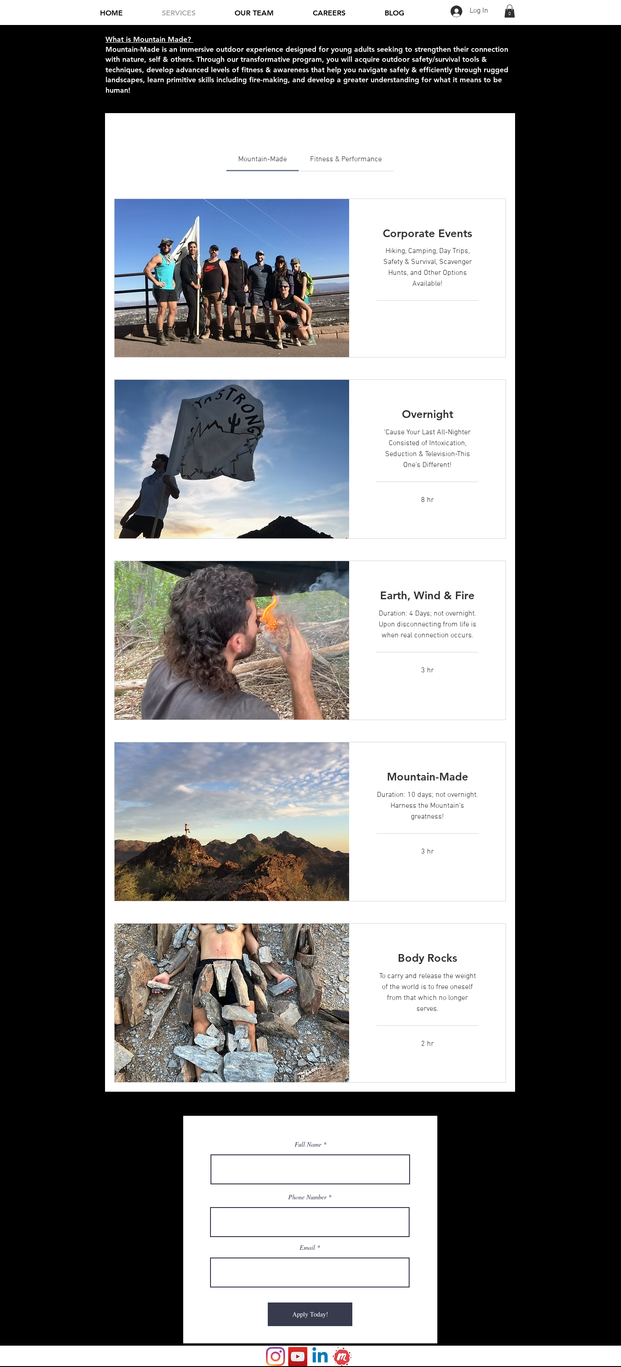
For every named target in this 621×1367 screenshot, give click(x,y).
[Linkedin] (320, 1356)
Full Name (308, 1144)
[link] (262, 159)
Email (307, 1247)
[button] (509, 11)
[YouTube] (297, 1356)
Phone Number (307, 1197)
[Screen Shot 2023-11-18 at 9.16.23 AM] (342, 1356)
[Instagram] (275, 1356)
